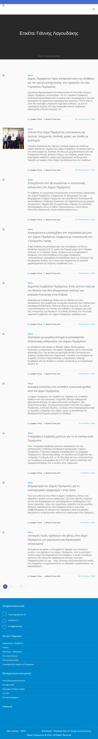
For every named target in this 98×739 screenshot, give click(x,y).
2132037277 (13, 620)
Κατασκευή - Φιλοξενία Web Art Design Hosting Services (66, 731)
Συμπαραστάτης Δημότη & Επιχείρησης (18, 664)
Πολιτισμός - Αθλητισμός (12, 651)
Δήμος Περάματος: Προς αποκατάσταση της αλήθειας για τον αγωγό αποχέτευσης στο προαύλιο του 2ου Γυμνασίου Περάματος (61, 83)
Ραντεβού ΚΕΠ (8, 685)
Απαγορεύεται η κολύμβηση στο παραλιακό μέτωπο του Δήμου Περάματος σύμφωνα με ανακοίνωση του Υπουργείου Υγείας (60, 237)
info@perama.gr (15, 626)
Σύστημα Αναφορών (11, 697)
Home (40, 56)
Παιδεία (5, 647)
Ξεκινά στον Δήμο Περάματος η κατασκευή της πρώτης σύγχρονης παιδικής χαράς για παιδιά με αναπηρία (58, 136)
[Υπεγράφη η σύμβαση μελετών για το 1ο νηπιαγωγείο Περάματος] (13, 442)
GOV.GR (6, 693)
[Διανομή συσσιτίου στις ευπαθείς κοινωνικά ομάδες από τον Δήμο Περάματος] (13, 393)
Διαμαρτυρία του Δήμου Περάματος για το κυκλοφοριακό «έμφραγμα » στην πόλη (53, 488)
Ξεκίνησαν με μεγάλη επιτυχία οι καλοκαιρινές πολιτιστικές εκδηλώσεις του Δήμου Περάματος (57, 339)
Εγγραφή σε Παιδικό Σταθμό (14, 689)
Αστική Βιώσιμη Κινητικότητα (14, 680)
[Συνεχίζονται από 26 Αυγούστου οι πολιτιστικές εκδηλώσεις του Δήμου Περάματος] (13, 189)
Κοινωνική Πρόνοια (10, 656)
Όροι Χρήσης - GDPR (16, 731)
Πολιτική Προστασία (10, 660)
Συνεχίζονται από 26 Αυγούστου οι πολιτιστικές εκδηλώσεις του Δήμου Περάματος (57, 185)
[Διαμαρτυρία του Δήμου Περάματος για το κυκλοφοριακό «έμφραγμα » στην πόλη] (13, 492)
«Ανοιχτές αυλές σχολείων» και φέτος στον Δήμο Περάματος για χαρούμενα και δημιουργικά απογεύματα (57, 540)
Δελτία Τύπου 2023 (53, 119)
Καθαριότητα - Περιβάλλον (13, 643)
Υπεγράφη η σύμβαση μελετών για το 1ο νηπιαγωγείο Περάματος (60, 438)
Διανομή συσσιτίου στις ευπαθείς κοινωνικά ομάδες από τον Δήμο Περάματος (59, 389)
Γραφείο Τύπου (36, 119)
